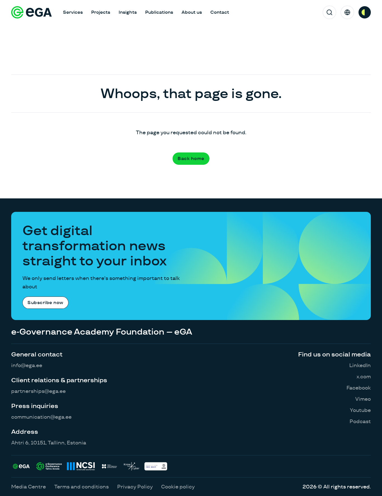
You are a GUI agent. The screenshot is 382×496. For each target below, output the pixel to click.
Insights (128, 12)
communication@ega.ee (41, 416)
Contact (219, 12)
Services (73, 12)
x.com (364, 376)
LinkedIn (360, 365)
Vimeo (363, 398)
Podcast (360, 421)
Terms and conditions (81, 486)
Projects (100, 12)
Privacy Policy (135, 486)
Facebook (358, 387)
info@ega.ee (26, 365)
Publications (159, 12)
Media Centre (28, 486)
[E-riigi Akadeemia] (31, 12)
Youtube (360, 410)
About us (191, 12)
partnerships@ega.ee (38, 391)
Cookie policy (178, 486)
